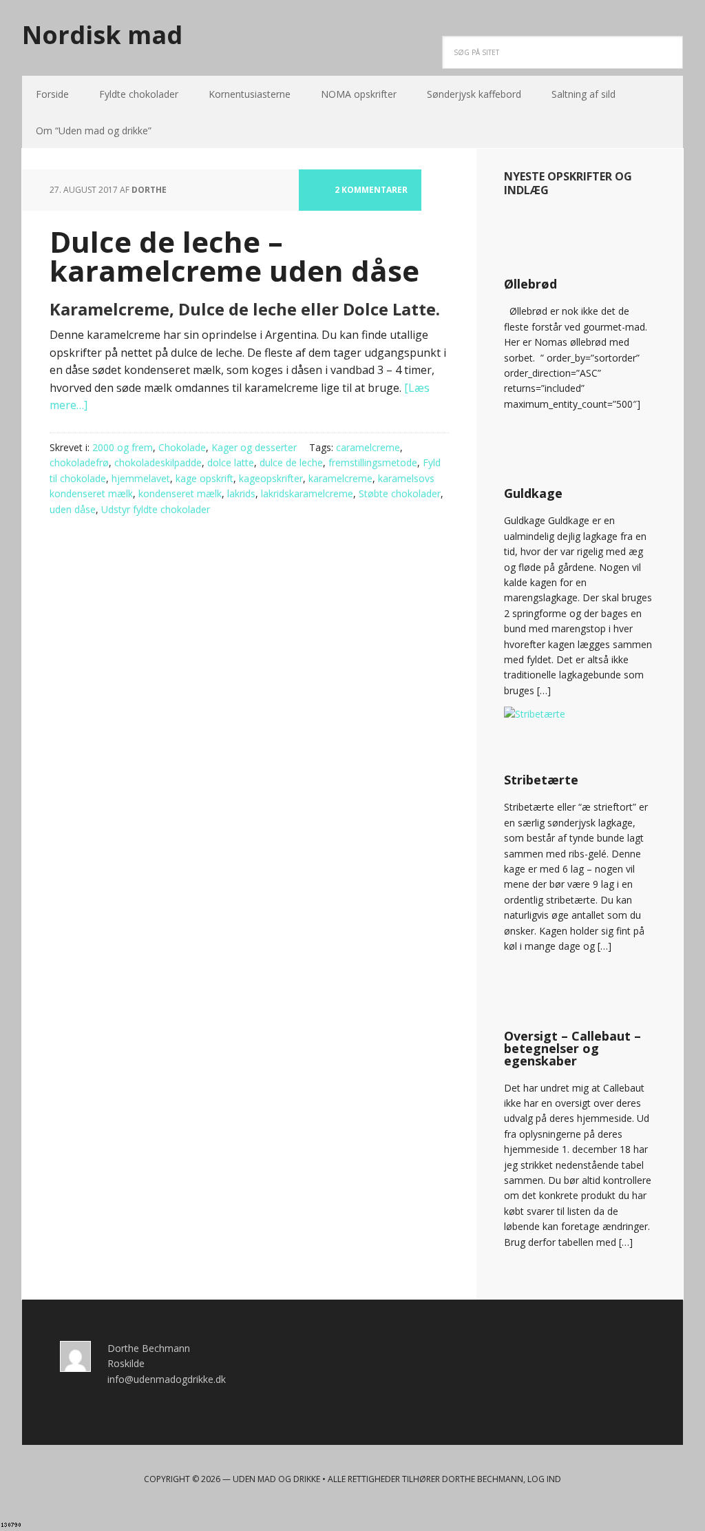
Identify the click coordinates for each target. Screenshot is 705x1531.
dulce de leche (291, 462)
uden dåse (73, 509)
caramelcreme (368, 447)
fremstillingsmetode (372, 462)
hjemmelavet (141, 478)
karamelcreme (340, 478)
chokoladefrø (79, 462)
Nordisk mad (102, 34)
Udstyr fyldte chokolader (155, 509)
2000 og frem (122, 447)
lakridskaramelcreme (307, 493)
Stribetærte (541, 779)
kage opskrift (204, 478)
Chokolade (182, 447)
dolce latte (230, 462)
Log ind (544, 1479)
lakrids (241, 493)
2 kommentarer (371, 190)
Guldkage (533, 493)
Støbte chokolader (400, 493)
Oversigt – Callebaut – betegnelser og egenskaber (572, 1048)
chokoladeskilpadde (158, 462)
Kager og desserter (254, 447)
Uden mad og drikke (276, 1479)
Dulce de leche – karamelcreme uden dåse (234, 256)
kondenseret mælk (180, 493)
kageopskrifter (271, 478)
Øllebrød (530, 283)
